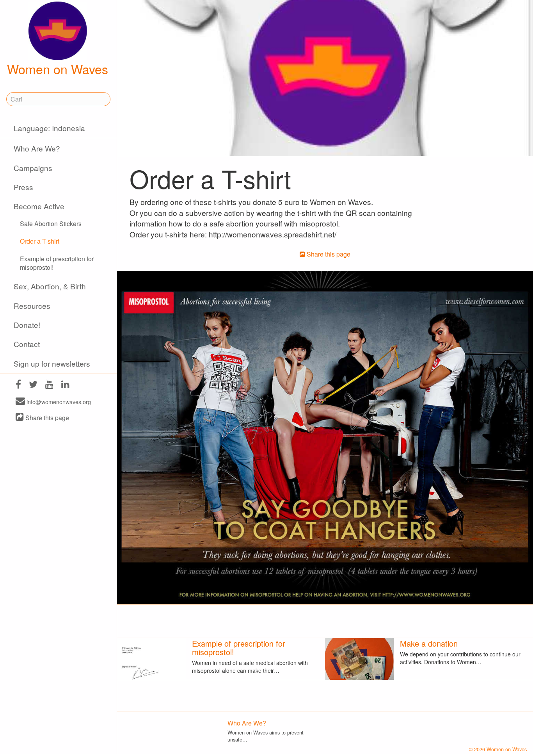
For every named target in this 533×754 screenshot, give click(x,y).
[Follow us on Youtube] (49, 385)
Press (23, 187)
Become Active (39, 206)
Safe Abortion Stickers (51, 223)
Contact (27, 344)
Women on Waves (57, 69)
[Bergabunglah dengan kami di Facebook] (18, 385)
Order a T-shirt (39, 241)
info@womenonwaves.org (58, 401)
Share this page (46, 417)
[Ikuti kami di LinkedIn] (65, 385)
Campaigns (33, 167)
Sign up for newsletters (52, 363)
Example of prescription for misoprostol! (57, 263)
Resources (32, 305)
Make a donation (429, 643)
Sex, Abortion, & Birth (50, 286)
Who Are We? (37, 148)
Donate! (27, 324)
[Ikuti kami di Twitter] (33, 385)
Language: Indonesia (49, 128)
